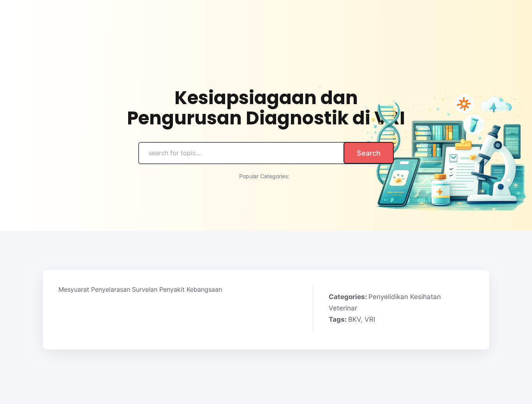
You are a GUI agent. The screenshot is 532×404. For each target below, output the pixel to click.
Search (369, 153)
